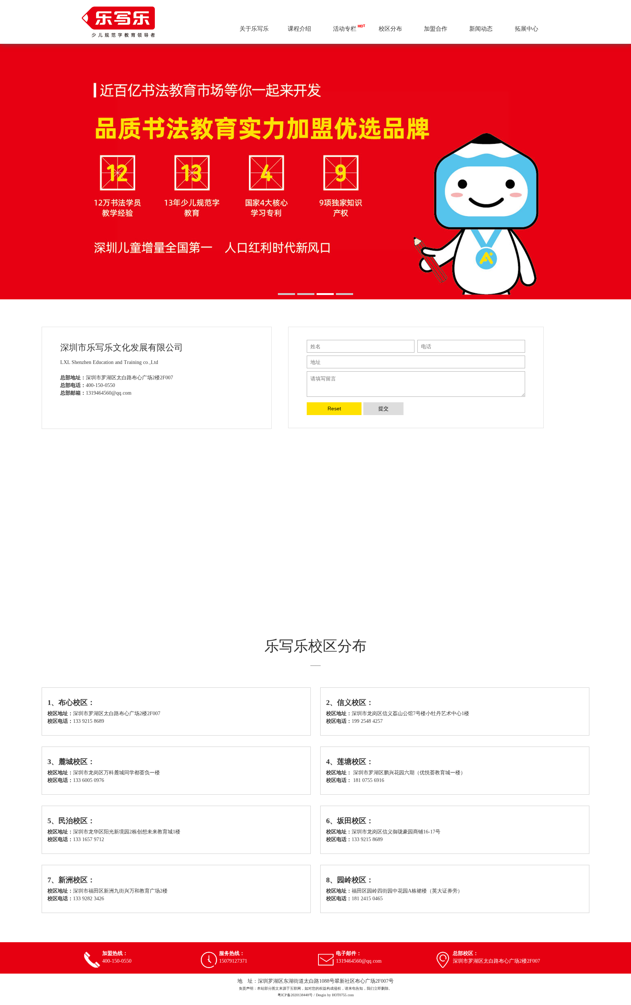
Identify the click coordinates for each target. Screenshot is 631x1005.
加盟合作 (435, 29)
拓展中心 (526, 29)
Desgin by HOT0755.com (335, 995)
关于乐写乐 (254, 29)
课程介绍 (299, 29)
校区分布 (390, 29)
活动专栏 (344, 29)
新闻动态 (481, 29)
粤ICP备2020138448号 (295, 995)
